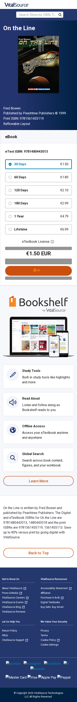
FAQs (5, 635)
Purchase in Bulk (50, 597)
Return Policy (9, 630)
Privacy (45, 630)
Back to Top (39, 553)
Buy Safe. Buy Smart (52, 607)
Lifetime (41, 229)
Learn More (38, 481)
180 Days (41, 203)
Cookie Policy (48, 640)
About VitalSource (12, 588)
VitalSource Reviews (13, 611)
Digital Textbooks (50, 602)
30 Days (41, 164)
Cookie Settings (50, 644)
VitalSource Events (13, 602)
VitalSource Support (13, 640)
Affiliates (46, 593)
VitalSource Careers (13, 597)
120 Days (41, 190)
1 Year (41, 216)
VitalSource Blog (12, 607)
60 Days (41, 177)
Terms (44, 635)
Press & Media (10, 593)
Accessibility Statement (54, 588)
